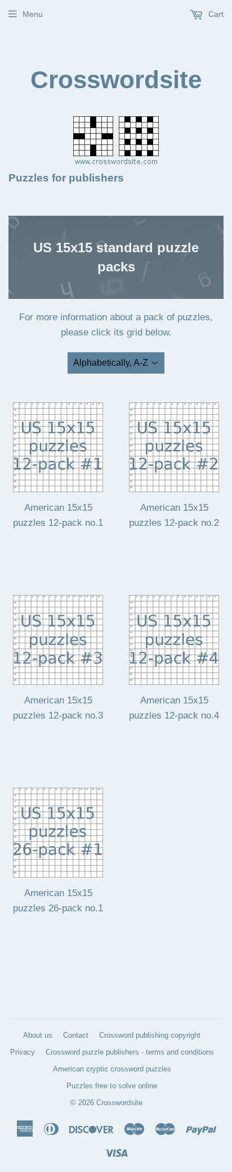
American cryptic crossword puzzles (112, 1069)
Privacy (22, 1052)
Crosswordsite (116, 79)
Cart (215, 14)
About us (37, 1035)
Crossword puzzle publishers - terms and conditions (130, 1052)
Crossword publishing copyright (149, 1035)
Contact (75, 1035)
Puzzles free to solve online (111, 1086)
